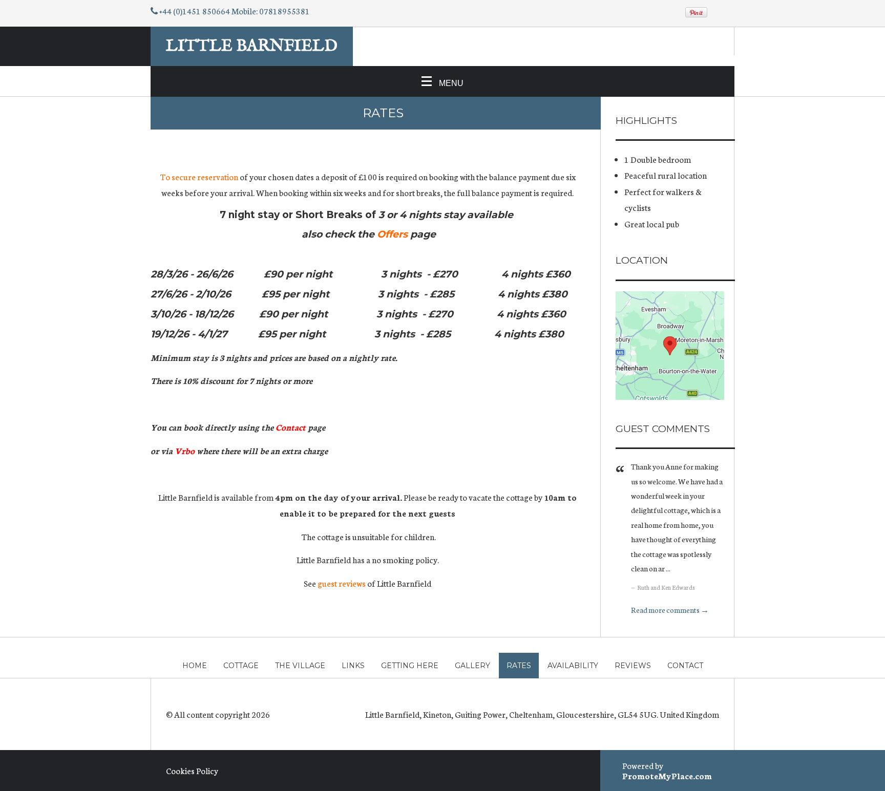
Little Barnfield (252, 46)
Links (353, 665)
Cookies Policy (192, 770)
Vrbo (185, 450)
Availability (572, 665)
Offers (392, 234)
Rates (519, 665)
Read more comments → (670, 609)
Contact (685, 665)
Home (194, 665)
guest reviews (342, 583)
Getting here (409, 665)
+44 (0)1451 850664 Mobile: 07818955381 (234, 10)
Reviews (633, 665)
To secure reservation (200, 176)
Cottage (241, 665)
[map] (670, 345)
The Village (300, 665)
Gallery (472, 665)
